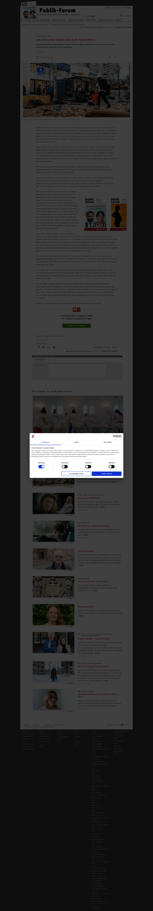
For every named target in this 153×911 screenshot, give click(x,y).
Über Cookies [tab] (108, 442)
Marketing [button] (112, 462)
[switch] (65, 466)
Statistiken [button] (88, 462)
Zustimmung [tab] (45, 442)
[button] (41, 462)
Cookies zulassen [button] (106, 473)
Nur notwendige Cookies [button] (76, 473)
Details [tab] (76, 442)
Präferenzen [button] (64, 462)
